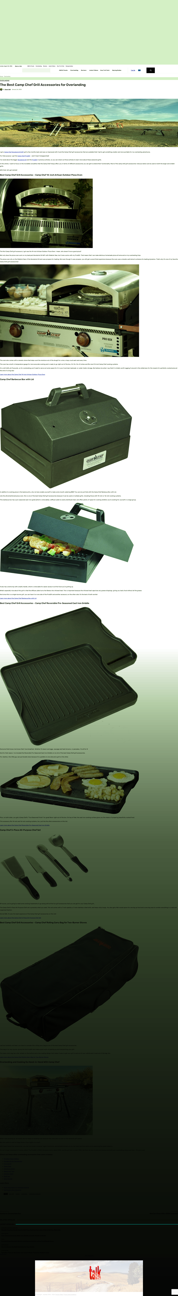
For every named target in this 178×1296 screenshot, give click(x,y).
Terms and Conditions (70, 1294)
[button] (150, 70)
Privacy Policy (59, 1294)
